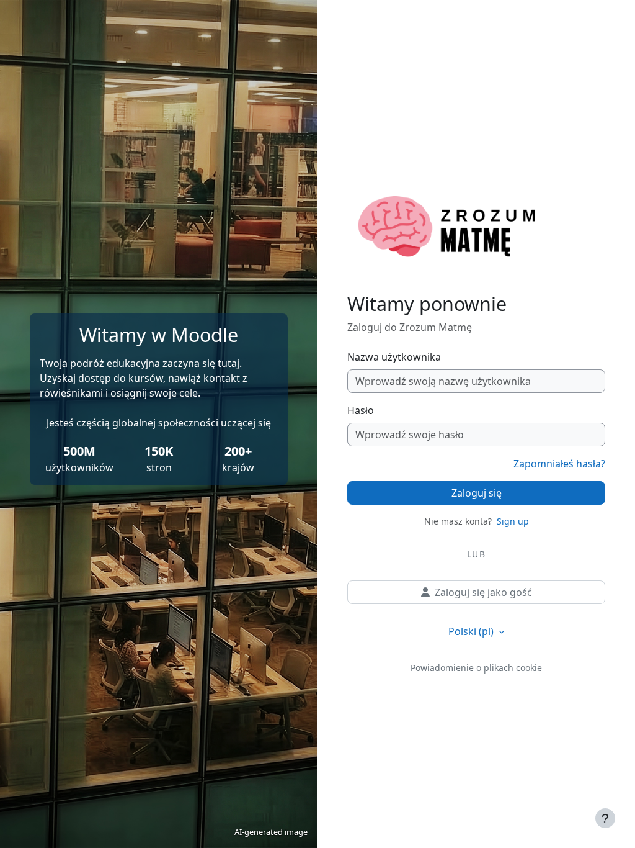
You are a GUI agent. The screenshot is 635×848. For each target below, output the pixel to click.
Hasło (360, 410)
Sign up (513, 521)
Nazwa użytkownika (394, 357)
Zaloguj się (476, 493)
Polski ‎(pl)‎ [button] (472, 631)
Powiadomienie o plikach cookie (476, 668)
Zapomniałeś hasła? (559, 464)
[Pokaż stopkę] (605, 818)
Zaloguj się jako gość (483, 592)
